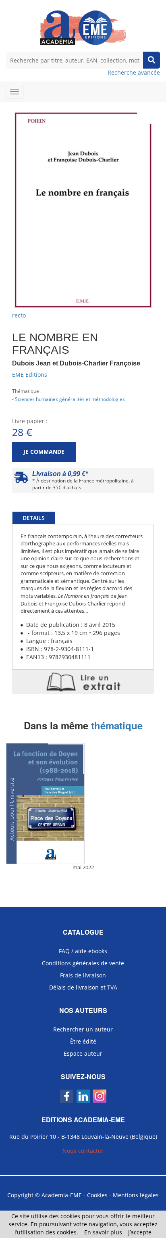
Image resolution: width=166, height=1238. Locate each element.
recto (19, 315)
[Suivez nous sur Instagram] (99, 1096)
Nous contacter (83, 1150)
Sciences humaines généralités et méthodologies (70, 399)
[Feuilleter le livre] (83, 682)
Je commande (43, 451)
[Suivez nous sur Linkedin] (83, 1096)
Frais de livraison (83, 975)
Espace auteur (83, 1053)
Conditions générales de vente (83, 963)
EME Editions (29, 374)
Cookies (97, 1195)
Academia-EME (62, 1195)
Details (34, 518)
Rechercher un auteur (83, 1029)
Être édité (83, 1041)
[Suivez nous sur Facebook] (66, 1096)
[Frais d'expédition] (21, 479)
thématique (117, 725)
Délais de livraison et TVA (83, 987)
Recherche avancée (134, 72)
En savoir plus (103, 1232)
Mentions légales (136, 1195)
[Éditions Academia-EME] (83, 27)
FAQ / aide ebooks (83, 951)
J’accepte (139, 1232)
